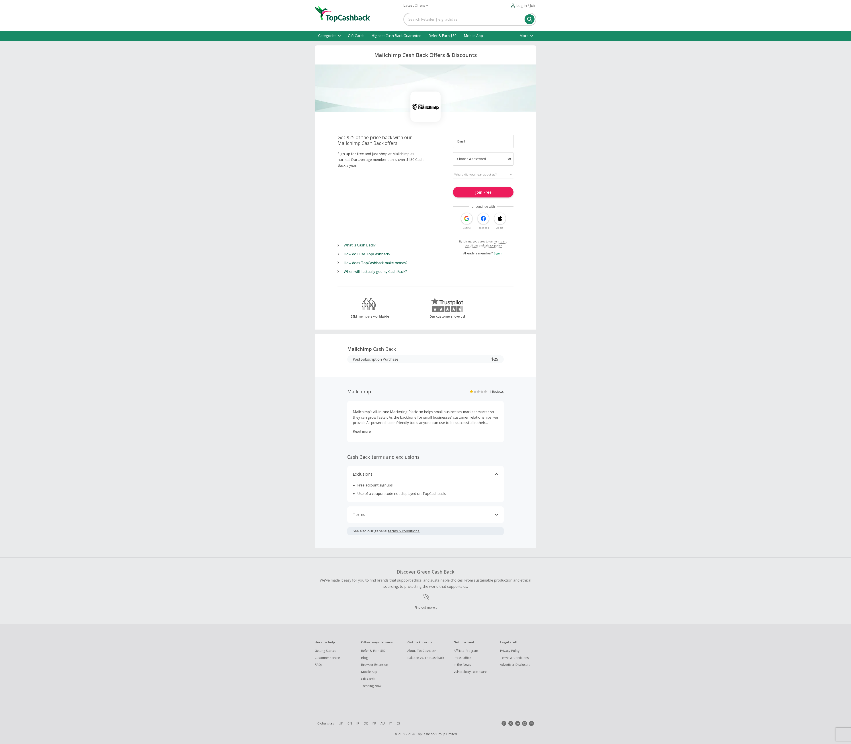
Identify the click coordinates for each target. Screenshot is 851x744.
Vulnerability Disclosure (470, 672)
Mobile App (473, 35)
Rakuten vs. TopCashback (425, 658)
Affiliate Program (466, 650)
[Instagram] (524, 723)
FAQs (318, 664)
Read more (362, 431)
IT (390, 723)
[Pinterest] (531, 723)
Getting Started (325, 650)
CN (349, 723)
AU (383, 723)
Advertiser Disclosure (515, 664)
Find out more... (425, 607)
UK (341, 723)
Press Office (462, 658)
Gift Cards (356, 35)
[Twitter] (510, 723)
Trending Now (371, 686)
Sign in (498, 253)
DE (366, 723)
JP (357, 723)
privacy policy (493, 245)
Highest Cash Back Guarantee (396, 35)
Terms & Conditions (514, 658)
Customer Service (327, 658)
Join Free (483, 192)
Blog (364, 658)
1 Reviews (496, 391)
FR (374, 723)
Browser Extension (374, 664)
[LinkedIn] (517, 723)
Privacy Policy (509, 650)
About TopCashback (421, 650)
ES (398, 723)
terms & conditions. (404, 531)
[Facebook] (504, 723)
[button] (415, 5)
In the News (462, 664)
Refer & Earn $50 (443, 35)
